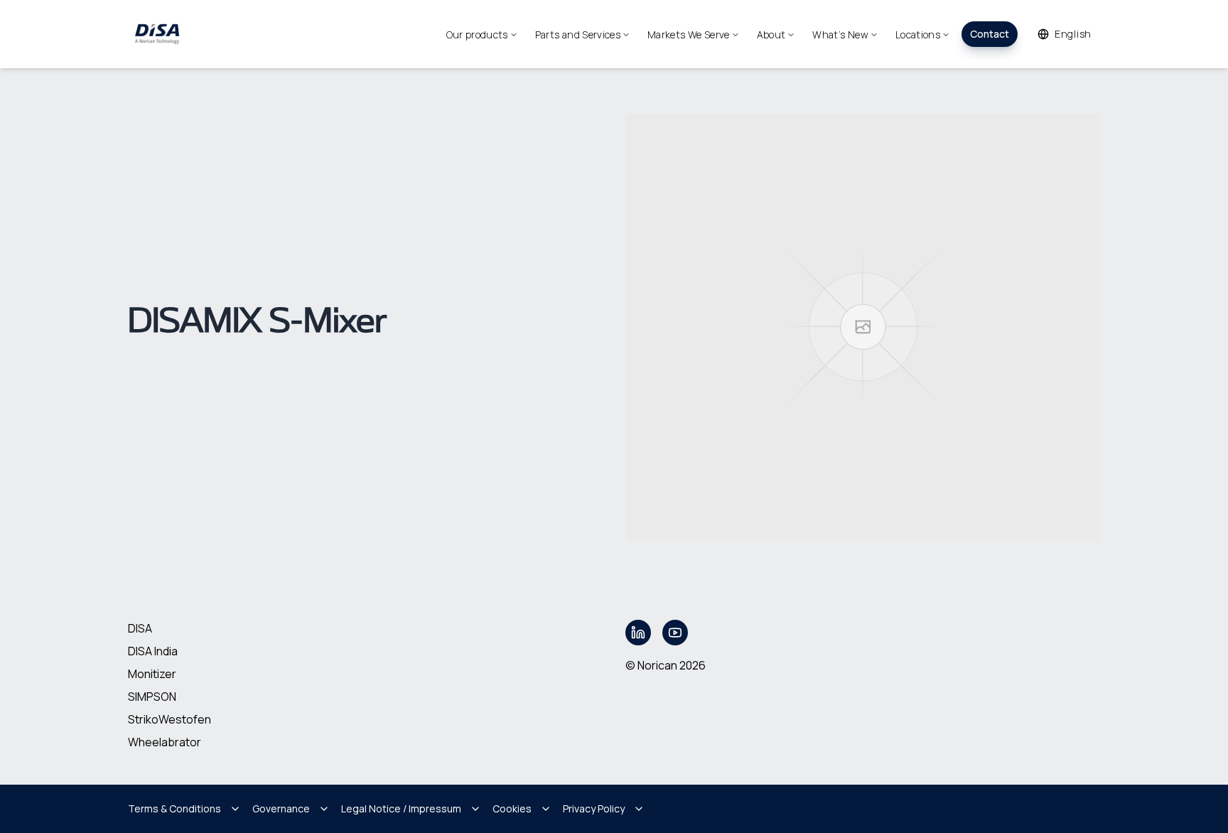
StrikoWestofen (169, 719)
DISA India (153, 651)
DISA (140, 628)
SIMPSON (152, 696)
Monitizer (152, 674)
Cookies (512, 808)
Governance (281, 808)
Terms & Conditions (174, 808)
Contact (989, 34)
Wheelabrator (164, 742)
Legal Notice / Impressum (401, 808)
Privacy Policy (594, 808)
